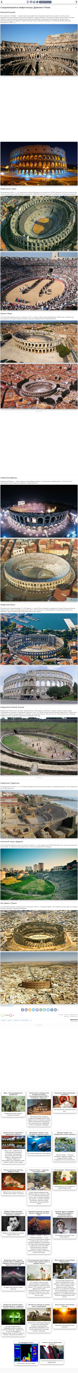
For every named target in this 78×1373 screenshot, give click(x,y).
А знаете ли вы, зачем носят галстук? (52, 1343)
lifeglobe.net (9, 1005)
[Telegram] (33, 1009)
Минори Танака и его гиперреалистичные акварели (65, 1133)
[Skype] (44, 1009)
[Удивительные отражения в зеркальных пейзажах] (13, 1148)
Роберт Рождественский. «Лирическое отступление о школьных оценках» (13, 1213)
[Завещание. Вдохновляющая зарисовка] (64, 1107)
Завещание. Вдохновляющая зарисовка (64, 1093)
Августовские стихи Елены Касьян (65, 1305)
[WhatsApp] (40, 1009)
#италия (60, 1014)
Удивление (16, 1020)
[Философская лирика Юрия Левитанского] (64, 1278)
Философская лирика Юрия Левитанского (65, 1261)
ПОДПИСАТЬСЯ (45, 2)
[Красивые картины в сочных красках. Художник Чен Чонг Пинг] (39, 1235)
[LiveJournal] (51, 1009)
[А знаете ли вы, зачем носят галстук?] (51, 1358)
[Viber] (37, 1009)
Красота (10, 1020)
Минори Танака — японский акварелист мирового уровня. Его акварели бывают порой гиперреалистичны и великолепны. (64, 1157)
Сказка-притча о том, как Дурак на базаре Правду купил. (64, 1187)
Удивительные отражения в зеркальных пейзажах (13, 1133)
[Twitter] (48, 1009)
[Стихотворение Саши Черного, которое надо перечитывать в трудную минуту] (39, 1280)
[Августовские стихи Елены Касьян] (64, 1323)
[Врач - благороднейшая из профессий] (13, 1111)
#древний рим (73, 1014)
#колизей (66, 1016)
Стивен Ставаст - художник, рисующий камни (39, 1170)
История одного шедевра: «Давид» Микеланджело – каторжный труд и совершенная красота (64, 1214)
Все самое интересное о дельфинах (39, 1153)
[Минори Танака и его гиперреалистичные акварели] (64, 1153)
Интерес (3, 1020)
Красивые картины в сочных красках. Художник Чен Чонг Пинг (39, 1213)
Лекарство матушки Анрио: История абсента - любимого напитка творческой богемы (13, 1306)
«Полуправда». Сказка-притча (64, 1170)
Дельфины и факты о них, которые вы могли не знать (39, 1133)
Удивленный (73, 1019)
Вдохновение (25, 1020)
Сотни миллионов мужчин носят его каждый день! (52, 1361)
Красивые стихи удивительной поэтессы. (64, 1326)
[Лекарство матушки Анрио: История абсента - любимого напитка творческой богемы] (13, 1324)
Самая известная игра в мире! (26, 1363)
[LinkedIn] (55, 1009)
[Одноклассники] (29, 1009)
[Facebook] (22, 1009)
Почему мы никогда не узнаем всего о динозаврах (39, 1305)
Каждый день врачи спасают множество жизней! (13, 1114)
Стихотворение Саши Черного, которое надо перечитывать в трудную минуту (39, 1261)
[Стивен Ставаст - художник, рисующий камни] (39, 1190)
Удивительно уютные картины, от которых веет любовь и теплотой (13, 1192)
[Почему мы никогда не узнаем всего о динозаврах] (39, 1320)
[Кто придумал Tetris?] (26, 1361)
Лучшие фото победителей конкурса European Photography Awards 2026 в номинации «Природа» (39, 1095)
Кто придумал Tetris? (26, 1342)
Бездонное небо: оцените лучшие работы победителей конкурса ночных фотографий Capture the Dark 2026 (13, 1262)
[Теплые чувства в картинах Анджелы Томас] (13, 1190)
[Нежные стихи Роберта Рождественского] (1, 2)
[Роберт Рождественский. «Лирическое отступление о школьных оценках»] (13, 1231)
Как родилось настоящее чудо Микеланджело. (64, 1236)
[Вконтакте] (26, 1009)
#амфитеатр (73, 1016)
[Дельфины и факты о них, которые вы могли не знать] (39, 1151)
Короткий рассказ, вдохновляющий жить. (65, 1110)
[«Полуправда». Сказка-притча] (64, 1184)
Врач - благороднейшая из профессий (13, 1093)
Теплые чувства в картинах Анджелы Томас (13, 1170)
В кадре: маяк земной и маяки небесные (13, 1288)
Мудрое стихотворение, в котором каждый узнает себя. (13, 1233)
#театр (66, 1014)
